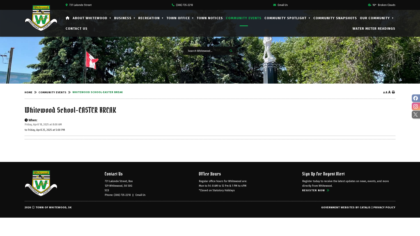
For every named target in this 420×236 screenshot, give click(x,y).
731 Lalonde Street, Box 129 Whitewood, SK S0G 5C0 (119, 186)
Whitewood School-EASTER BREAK (98, 92)
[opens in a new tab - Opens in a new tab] (416, 98)
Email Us (140, 195)
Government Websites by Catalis (346, 207)
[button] (231, 50)
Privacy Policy (384, 207)
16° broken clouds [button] (383, 5)
